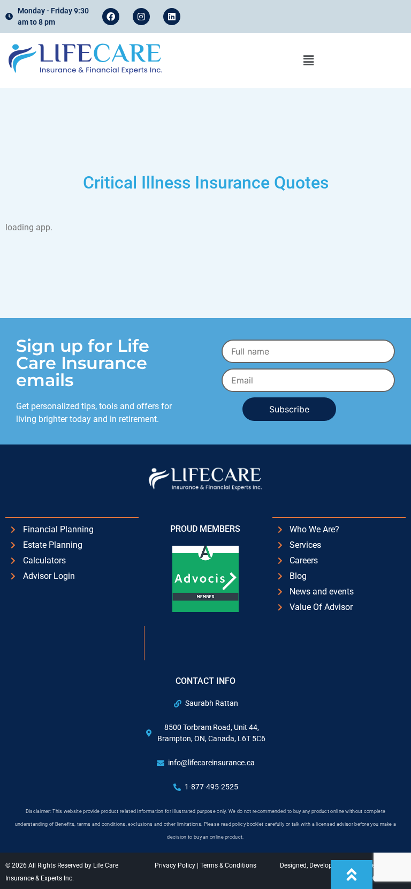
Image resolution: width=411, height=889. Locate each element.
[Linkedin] (171, 16)
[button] (308, 60)
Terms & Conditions (228, 865)
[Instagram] (141, 16)
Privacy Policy (176, 865)
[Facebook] (110, 16)
